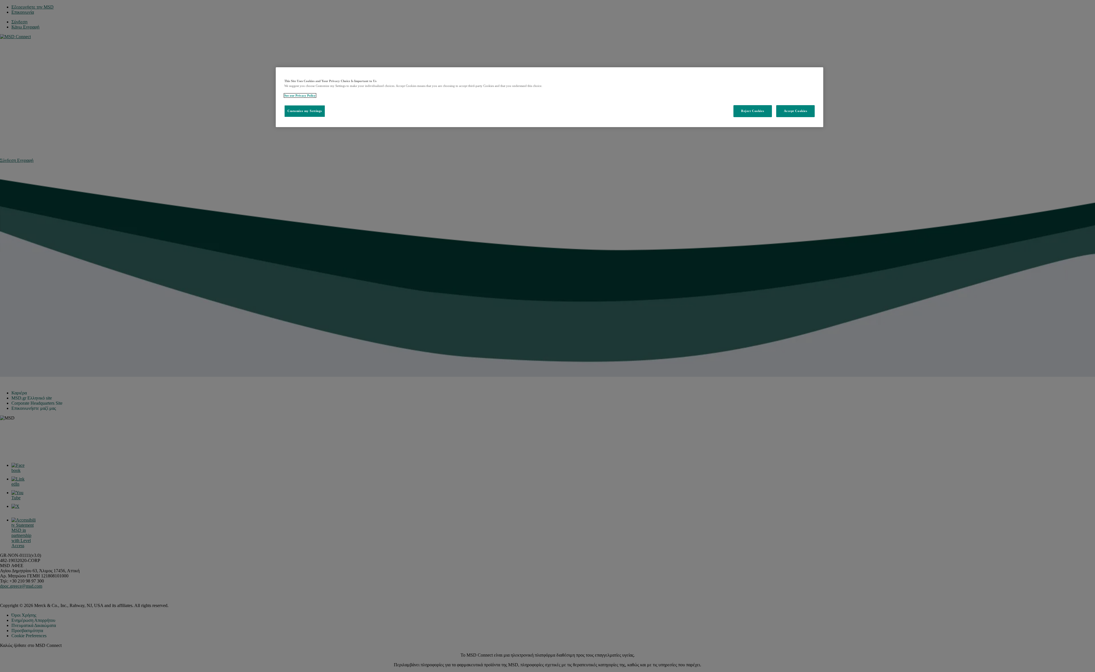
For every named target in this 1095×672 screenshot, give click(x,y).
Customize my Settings (304, 111)
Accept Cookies (795, 111)
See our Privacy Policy (300, 95)
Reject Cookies (752, 111)
